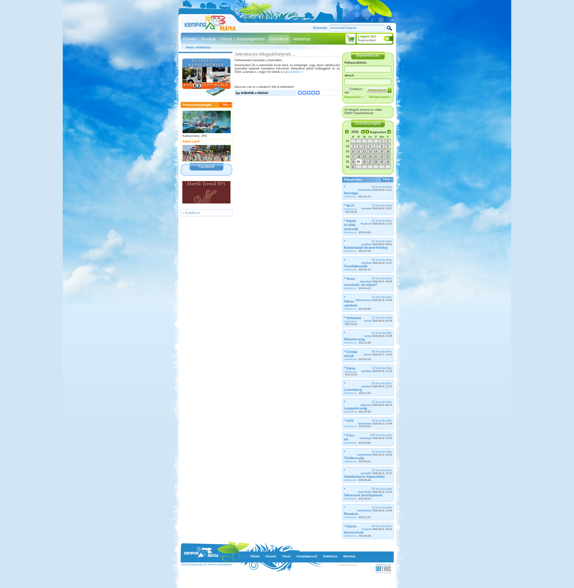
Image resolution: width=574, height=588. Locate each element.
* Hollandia (352, 318)
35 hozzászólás (376, 280)
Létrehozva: (357, 196)
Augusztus (378, 132)
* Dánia (349, 368)
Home (190, 47)
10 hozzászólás (375, 188)
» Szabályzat (191, 212)
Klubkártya (279, 39)
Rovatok (208, 39)
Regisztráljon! (367, 40)
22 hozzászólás (376, 222)
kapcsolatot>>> (293, 72)
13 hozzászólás (376, 369)
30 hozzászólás (376, 261)
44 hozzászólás (377, 527)
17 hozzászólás (378, 319)
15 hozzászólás (376, 403)
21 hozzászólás (376, 472)
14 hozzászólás (373, 298)
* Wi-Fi (349, 206)
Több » (226, 104)
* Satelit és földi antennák (351, 225)
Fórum (226, 39)
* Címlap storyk (350, 354)
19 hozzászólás (376, 207)
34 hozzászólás (377, 353)
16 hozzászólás (378, 334)
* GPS (348, 421)
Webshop (301, 39)
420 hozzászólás (375, 436)
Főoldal (189, 39)
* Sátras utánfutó (350, 301)
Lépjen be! (367, 36)
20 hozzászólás (375, 490)
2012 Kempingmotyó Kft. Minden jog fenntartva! (206, 564)
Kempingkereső (251, 39)
